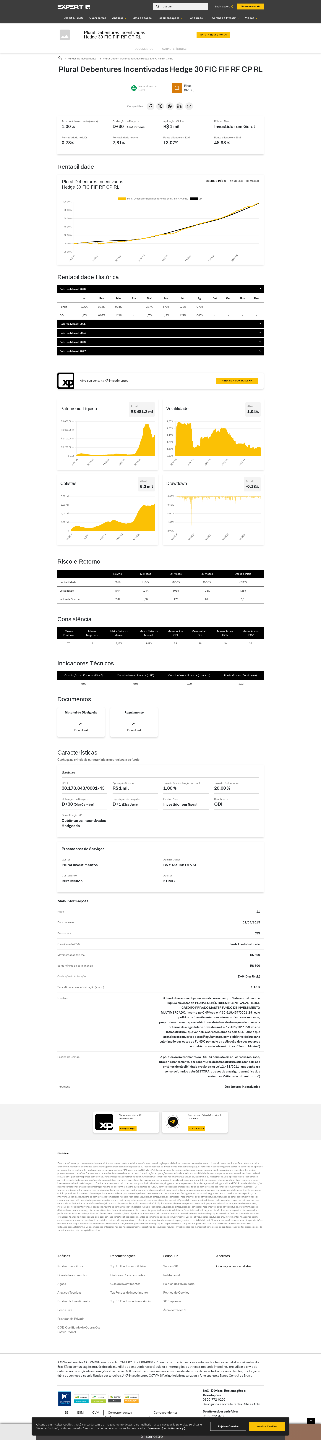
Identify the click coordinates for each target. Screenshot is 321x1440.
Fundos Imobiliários (70, 1266)
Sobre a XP (170, 1266)
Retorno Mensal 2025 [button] (73, 324)
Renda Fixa (64, 1310)
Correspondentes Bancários (163, 1415)
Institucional (171, 1275)
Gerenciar (154, 1428)
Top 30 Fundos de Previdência (130, 1301)
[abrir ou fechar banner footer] (311, 1421)
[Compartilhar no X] (160, 106)
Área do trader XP (175, 1310)
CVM (95, 1413)
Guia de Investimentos (72, 1275)
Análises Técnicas (69, 1293)
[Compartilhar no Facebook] (150, 106)
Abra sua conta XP (250, 6)
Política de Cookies (176, 1293)
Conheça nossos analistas (233, 1266)
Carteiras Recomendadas (127, 1275)
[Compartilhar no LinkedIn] (179, 106)
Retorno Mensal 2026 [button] (73, 289)
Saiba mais (174, 1428)
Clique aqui (127, 1128)
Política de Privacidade (178, 1284)
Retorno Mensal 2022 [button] (73, 351)
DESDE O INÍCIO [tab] (216, 181)
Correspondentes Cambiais (118, 1415)
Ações (61, 1284)
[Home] (59, 59)
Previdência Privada (71, 1319)
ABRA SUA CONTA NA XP (237, 380)
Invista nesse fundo (213, 34)
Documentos (144, 49)
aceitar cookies (267, 1426)
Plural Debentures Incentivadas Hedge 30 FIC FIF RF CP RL (137, 58)
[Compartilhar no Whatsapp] (170, 106)
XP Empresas (172, 1301)
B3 (67, 1413)
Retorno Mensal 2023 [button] (73, 342)
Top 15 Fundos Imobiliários (128, 1266)
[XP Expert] (73, 6)
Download (81, 730)
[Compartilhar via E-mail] (189, 106)
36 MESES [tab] (252, 181)
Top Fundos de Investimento (129, 1293)
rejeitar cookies (228, 1426)
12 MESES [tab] (236, 181)
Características (174, 49)
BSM (80, 1413)
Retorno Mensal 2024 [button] (73, 333)
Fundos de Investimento (81, 58)
